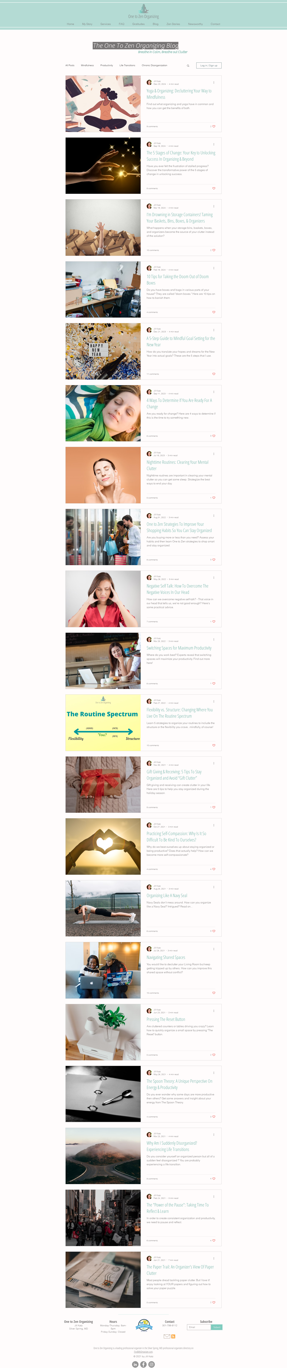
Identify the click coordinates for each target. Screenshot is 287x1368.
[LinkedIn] (135, 1364)
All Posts (69, 65)
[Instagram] (151, 1364)
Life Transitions (127, 65)
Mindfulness (87, 65)
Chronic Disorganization (154, 65)
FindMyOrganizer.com (143, 1352)
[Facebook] (143, 1364)
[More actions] (215, 82)
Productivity (106, 65)
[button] (188, 66)
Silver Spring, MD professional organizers (165, 1348)
